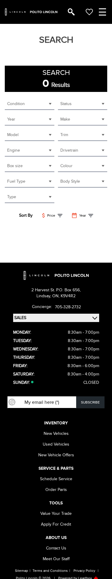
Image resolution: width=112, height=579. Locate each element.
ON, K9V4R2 (64, 295)
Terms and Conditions (50, 571)
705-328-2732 (68, 306)
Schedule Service (56, 478)
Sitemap (21, 571)
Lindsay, (44, 295)
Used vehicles (56, 444)
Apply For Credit (56, 524)
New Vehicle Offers (56, 455)
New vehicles (56, 433)
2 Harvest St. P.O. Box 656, (56, 289)
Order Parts (56, 489)
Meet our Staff (56, 558)
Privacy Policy (84, 571)
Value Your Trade (56, 513)
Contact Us (56, 548)
